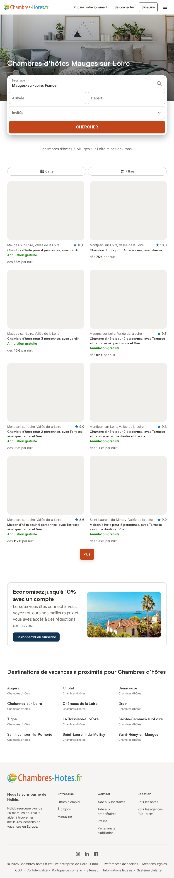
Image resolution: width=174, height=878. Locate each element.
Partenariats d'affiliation (106, 830)
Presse (103, 821)
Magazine (65, 816)
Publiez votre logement (90, 7)
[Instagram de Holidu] (78, 854)
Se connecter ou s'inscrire (36, 637)
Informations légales (117, 870)
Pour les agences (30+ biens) (150, 811)
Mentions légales (154, 864)
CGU (18, 870)
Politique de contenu (67, 870)
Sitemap (93, 870)
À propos (64, 809)
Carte (49, 171)
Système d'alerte (149, 870)
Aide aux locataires (111, 802)
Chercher (87, 127)
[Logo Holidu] (26, 7)
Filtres (130, 171)
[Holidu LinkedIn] (87, 854)
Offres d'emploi (69, 802)
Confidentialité (37, 870)
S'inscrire (148, 7)
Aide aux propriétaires (107, 811)
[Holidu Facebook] (96, 854)
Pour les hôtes (148, 802)
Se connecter (124, 7)
